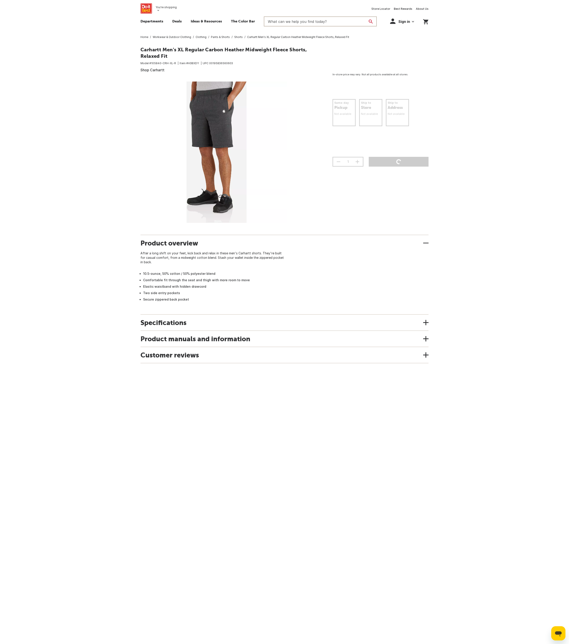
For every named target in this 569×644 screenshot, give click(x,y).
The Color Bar (243, 21)
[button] (402, 21)
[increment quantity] (357, 162)
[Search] (371, 22)
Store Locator (380, 8)
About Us (422, 8)
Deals (177, 21)
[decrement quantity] (338, 162)
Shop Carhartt (152, 70)
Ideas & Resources (206, 21)
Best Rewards (403, 8)
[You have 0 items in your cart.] (426, 21)
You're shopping (166, 7)
